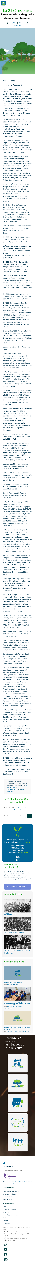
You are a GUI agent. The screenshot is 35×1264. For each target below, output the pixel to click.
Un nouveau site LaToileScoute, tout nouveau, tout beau (17, 1004)
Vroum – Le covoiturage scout (22, 1031)
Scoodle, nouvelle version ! (13, 982)
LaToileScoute (8, 1167)
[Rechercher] (29, 816)
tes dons (16, 1238)
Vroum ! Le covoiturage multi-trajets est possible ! (17, 1028)
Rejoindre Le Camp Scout (17, 886)
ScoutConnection (10, 1240)
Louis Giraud (17, 25)
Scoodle (15, 984)
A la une (9, 984)
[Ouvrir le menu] (33, 3)
